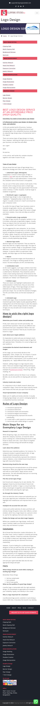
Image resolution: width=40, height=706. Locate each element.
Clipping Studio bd (19, 703)
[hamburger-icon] (37, 13)
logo (11, 176)
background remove (16, 370)
